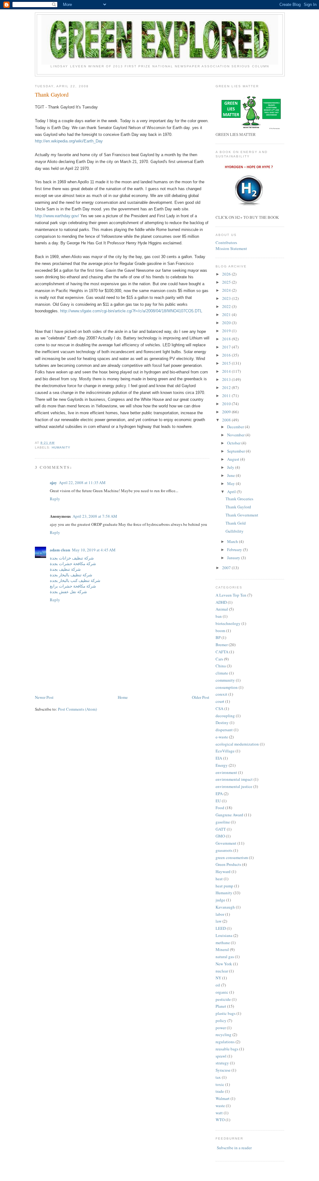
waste (220, 1105)
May (231, 483)
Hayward (223, 871)
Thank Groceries (239, 499)
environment (226, 772)
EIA (219, 758)
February (235, 549)
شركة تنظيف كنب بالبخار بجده (75, 580)
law (218, 921)
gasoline (223, 822)
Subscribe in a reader (234, 1147)
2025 (227, 282)
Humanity (61, 447)
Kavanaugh (225, 907)
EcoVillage (225, 751)
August (233, 459)
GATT (221, 829)
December (236, 427)
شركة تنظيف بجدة (65, 569)
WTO (220, 1119)
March (233, 541)
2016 (227, 355)
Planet (221, 1006)
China (221, 666)
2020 (227, 322)
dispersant (224, 729)
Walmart (223, 1098)
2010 (227, 403)
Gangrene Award (229, 815)
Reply (55, 499)
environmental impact (234, 779)
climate (222, 673)
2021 (227, 314)
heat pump (224, 886)
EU (218, 801)
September (236, 451)
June (231, 475)
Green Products (228, 864)
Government (226, 843)
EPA (219, 793)
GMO (220, 836)
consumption (227, 687)
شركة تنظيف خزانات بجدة (72, 558)
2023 (227, 298)
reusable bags (227, 1049)
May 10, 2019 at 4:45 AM (94, 550)
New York (224, 964)
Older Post (200, 697)
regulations (225, 1041)
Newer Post (44, 697)
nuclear (222, 971)
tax (218, 1077)
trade (220, 1091)
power (221, 1027)
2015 (227, 363)
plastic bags (226, 1013)
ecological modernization (237, 744)
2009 (227, 412)
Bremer (222, 644)
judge (220, 900)
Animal (222, 609)
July (231, 467)
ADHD (221, 602)
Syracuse (223, 1070)
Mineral (222, 949)
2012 (227, 387)
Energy (222, 765)
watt (219, 1113)
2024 (227, 290)
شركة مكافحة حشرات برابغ (73, 586)
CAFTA (222, 652)
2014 (227, 371)
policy (221, 1020)
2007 (227, 567)
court (220, 701)
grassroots (224, 850)
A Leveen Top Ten (231, 595)
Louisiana (224, 935)
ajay (53, 482)
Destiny (222, 722)
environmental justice (234, 786)
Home (123, 697)
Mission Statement (231, 248)
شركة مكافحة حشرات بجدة (73, 563)
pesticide (223, 999)
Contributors (226, 242)
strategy (222, 1063)
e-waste (222, 737)
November (236, 435)
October (234, 443)
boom (220, 630)
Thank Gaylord (52, 94)
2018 (227, 339)
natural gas (225, 956)
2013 (227, 379)
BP (218, 637)
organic (222, 992)
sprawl (221, 1056)
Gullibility (235, 531)
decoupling (225, 715)
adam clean (60, 550)
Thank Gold (236, 523)
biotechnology (228, 623)
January (234, 557)
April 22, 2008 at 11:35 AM (82, 482)
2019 (227, 331)
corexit (221, 694)
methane (223, 942)
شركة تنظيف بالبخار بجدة (71, 575)
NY (218, 978)
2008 (227, 420)
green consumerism (232, 857)
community (225, 680)
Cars (219, 659)
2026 (227, 274)
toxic (220, 1084)
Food (220, 807)
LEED (221, 928)
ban (219, 616)
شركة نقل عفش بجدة (68, 591)
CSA (219, 708)
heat (219, 878)
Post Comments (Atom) (77, 709)
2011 (227, 395)
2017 (227, 347)
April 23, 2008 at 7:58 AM (95, 516)
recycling (223, 1034)
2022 (227, 306)
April (232, 491)
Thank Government (242, 515)
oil (218, 985)
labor (220, 914)
